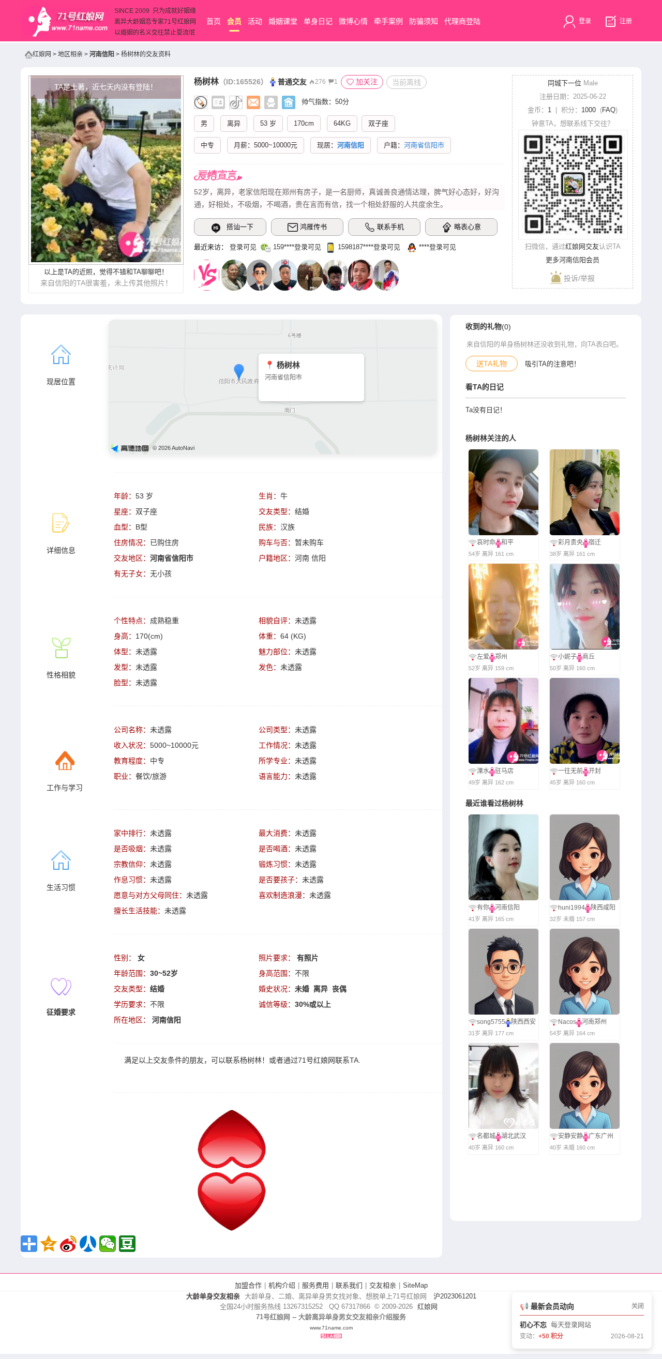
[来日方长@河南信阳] (386, 274)
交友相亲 (382, 1285)
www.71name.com (331, 1328)
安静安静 (570, 1136)
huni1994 (571, 907)
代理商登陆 (462, 21)
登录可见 (243, 247)
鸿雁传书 (313, 227)
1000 (588, 110)
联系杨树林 (243, 1060)
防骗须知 (423, 21)
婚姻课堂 (282, 21)
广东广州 (601, 1136)
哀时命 (486, 542)
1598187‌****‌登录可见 (369, 247)
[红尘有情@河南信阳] (284, 274)
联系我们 (349, 1285)
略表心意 (467, 227)
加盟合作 (248, 1285)
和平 (507, 542)
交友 (160, 1060)
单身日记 (318, 21)
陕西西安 (523, 1021)
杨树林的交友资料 (146, 54)
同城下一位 (564, 83)
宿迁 (595, 542)
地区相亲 (70, 54)
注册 (625, 21)
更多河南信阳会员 (572, 260)
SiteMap (415, 1285)
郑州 (501, 656)
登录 (584, 21)
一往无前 (570, 771)
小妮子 (567, 656)
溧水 (483, 771)
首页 (213, 21)
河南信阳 (101, 54)
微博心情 (353, 21)
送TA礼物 (491, 363)
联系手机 (390, 227)
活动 (255, 21)
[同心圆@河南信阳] (360, 274)
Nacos (567, 1021)
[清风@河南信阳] (259, 274)
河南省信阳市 (171, 558)
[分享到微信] (107, 1243)
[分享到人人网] (88, 1243)
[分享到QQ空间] (48, 1243)
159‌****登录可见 (297, 247)
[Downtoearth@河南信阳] (310, 274)
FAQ (608, 110)
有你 (483, 907)
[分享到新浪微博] (68, 1243)
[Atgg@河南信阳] (335, 274)
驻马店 (504, 771)
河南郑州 (594, 1021)
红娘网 (42, 54)
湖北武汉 (513, 1136)
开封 (595, 771)
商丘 (588, 656)
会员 (234, 21)
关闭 (637, 1306)
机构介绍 (281, 1285)
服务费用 (315, 1285)
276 (320, 81)
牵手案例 (388, 21)
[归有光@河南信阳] (234, 274)
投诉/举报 (578, 278)
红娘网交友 (582, 246)
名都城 (486, 1136)
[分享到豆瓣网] (127, 1243)
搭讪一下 (240, 227)
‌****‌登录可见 (437, 247)
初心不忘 (533, 1324)
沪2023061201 (454, 1296)
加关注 (367, 82)
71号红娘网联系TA (328, 1060)
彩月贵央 (570, 542)
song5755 (491, 1021)
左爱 (483, 656)
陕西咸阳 (603, 907)
